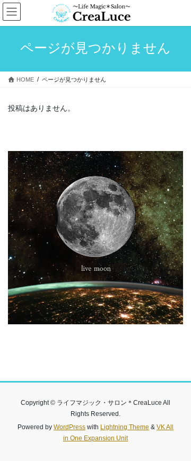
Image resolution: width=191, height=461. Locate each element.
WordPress (69, 427)
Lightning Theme (124, 427)
